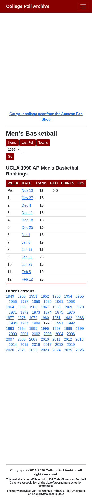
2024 (56, 350)
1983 (80, 318)
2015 (24, 345)
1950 (22, 296)
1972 (24, 312)
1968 (56, 307)
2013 (79, 339)
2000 (13, 334)
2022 (33, 350)
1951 (33, 296)
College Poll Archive (27, 6)
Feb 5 (26, 272)
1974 (48, 312)
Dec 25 (27, 227)
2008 (22, 339)
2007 (10, 339)
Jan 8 (26, 242)
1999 (80, 328)
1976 (71, 312)
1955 (80, 296)
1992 (71, 323)
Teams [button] (43, 142)
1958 (36, 302)
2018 (59, 345)
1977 (10, 318)
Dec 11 (27, 213)
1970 (80, 307)
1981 (56, 318)
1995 (33, 328)
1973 (36, 312)
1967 (45, 307)
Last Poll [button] (27, 142)
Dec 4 (26, 205)
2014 (13, 345)
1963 (71, 302)
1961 (59, 302)
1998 (68, 328)
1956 (13, 302)
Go (10, 156)
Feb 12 (27, 279)
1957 (24, 302)
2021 (22, 350)
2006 (71, 334)
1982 (68, 318)
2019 (71, 345)
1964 (10, 307)
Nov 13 (27, 190)
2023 (45, 350)
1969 (68, 307)
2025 (68, 350)
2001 (24, 334)
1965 (22, 307)
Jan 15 (27, 250)
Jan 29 (27, 264)
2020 (10, 350)
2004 (59, 334)
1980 (45, 318)
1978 (22, 318)
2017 (48, 345)
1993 (10, 328)
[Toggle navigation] (83, 6)
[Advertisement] (46, 62)
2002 (36, 334)
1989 (36, 323)
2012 (68, 339)
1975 (59, 312)
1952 (45, 296)
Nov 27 (27, 198)
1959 (48, 302)
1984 (13, 323)
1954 (68, 296)
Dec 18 (27, 220)
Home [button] (12, 142)
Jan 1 (26, 235)
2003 (48, 334)
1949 (10, 296)
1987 (24, 323)
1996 (45, 328)
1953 (56, 296)
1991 (59, 323)
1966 (33, 307)
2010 (45, 339)
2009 (33, 339)
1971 (13, 312)
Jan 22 (27, 257)
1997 (56, 328)
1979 (33, 318)
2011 (56, 339)
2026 (80, 350)
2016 (36, 345)
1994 (22, 328)
